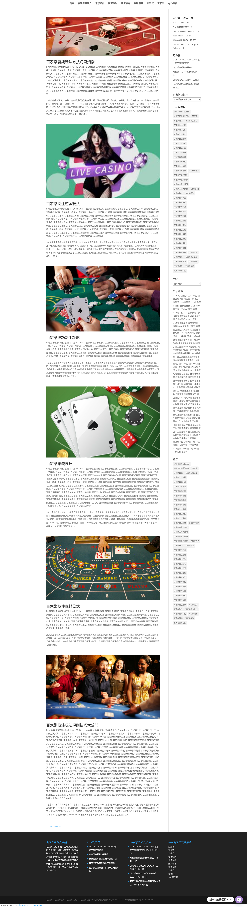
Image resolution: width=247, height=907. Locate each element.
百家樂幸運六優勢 (143, 346)
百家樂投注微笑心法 (116, 737)
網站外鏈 (188, 397)
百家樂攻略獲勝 (93, 356)
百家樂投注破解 (68, 83)
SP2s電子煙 (178, 312)
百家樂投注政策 (53, 80)
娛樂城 (150, 3)
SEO (177, 390)
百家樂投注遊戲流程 (95, 489)
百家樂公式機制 (121, 70)
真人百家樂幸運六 (118, 90)
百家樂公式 (93, 70)
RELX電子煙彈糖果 (181, 315)
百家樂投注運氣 (144, 624)
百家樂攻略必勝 (53, 774)
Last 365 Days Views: (183, 31)
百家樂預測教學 (121, 502)
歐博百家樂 (112, 66)
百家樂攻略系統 (108, 356)
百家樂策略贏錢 (119, 87)
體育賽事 (172, 863)
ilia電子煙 (177, 305)
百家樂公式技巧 (180, 134)
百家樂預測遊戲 (102, 90)
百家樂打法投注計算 (68, 733)
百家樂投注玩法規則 (84, 747)
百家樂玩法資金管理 (60, 784)
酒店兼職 (177, 329)
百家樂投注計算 (72, 229)
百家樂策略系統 (53, 499)
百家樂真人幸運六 (143, 784)
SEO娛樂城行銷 (182, 411)
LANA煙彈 (182, 326)
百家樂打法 (58, 73)
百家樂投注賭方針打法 (120, 621)
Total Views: (179, 35)
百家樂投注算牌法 (134, 222)
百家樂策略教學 (119, 788)
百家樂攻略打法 (68, 774)
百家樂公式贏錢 (180, 166)
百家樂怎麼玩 (123, 730)
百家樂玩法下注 (93, 777)
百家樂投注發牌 (150, 80)
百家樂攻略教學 (85, 236)
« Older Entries (53, 826)
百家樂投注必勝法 (69, 212)
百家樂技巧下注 (113, 73)
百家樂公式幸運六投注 (59, 66)
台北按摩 (181, 424)
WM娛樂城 (173, 877)
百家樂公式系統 (180, 157)
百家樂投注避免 (143, 764)
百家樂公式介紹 (93, 468)
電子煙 (171, 850)
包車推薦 (177, 380)
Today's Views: (180, 22)
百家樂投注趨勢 (141, 485)
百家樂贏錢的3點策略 (182, 67)
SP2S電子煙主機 (180, 322)
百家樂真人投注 (180, 261)
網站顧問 (186, 305)
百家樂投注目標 (53, 83)
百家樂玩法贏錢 (78, 784)
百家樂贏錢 (60, 502)
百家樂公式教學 (180, 139)
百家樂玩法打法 (56, 781)
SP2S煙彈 (192, 319)
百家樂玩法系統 (101, 495)
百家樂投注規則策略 (108, 618)
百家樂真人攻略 (62, 788)
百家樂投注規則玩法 (89, 618)
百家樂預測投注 (119, 794)
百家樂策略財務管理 (102, 87)
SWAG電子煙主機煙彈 (183, 343)
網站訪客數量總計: (181, 40)
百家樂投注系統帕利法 (136, 614)
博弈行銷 (188, 407)
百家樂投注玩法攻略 (64, 747)
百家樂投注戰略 (105, 212)
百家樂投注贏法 (92, 485)
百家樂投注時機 (87, 215)
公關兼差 (179, 394)
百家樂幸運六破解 (181, 180)
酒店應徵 (185, 428)
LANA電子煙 (189, 441)
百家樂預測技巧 (104, 794)
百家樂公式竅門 (136, 70)
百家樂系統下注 (82, 791)
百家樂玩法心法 (138, 777)
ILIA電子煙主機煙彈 (181, 353)
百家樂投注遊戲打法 (142, 352)
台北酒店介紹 (189, 414)
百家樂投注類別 (140, 767)
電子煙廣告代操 (182, 339)
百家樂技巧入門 (128, 73)
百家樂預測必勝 (106, 502)
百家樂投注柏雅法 (149, 475)
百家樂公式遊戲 (180, 170)
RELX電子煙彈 (193, 326)
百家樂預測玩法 (136, 502)
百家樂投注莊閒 (138, 225)
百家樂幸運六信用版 (104, 346)
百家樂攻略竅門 (53, 492)
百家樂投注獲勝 (180, 220)
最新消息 (138, 3)
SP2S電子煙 (184, 302)
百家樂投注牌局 (62, 219)
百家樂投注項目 (112, 232)
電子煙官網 (188, 360)
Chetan (21, 905)
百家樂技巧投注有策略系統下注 (103, 858)
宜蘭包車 (183, 404)
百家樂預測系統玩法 (85, 90)
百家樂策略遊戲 (118, 499)
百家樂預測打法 (89, 794)
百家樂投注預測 (125, 767)
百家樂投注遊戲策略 (60, 232)
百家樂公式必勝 (180, 125)
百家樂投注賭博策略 (55, 485)
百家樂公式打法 (180, 130)
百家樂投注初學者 (149, 733)
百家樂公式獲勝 (180, 143)
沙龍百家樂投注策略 (181, 116)
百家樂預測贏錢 (68, 506)
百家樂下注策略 (147, 66)
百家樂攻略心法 (151, 771)
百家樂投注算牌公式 (116, 222)
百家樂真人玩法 (78, 788)
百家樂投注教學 (180, 216)
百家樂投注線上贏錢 (55, 754)
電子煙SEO (195, 339)
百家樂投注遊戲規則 (133, 489)
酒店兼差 (188, 390)
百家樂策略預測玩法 (136, 87)
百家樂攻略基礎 (115, 771)
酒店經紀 (194, 329)
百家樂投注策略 (72, 478)
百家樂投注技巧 (121, 77)
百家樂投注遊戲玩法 (63, 203)
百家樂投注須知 (110, 767)
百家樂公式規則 (180, 161)
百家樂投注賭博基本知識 (148, 482)
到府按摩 (194, 434)
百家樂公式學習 (123, 472)
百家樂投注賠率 (60, 352)
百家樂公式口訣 (106, 70)
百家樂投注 (108, 77)
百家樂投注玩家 (125, 743)
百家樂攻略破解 (150, 489)
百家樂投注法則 (105, 740)
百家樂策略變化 (85, 87)
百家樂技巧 (100, 73)
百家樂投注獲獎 (97, 219)
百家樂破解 (193, 261)
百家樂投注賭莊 (138, 621)
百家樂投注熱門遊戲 (103, 80)
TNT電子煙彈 (179, 387)
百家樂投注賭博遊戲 (99, 621)
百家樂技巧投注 (60, 77)
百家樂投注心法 (151, 208)
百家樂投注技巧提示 (137, 212)
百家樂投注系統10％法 (115, 614)
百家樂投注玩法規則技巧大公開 (72, 725)
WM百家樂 (101, 66)
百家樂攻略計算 (118, 492)
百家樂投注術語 (80, 482)
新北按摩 (177, 434)
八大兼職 (185, 329)
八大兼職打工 (184, 295)
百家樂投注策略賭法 (97, 222)
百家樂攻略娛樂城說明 (133, 771)
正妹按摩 (197, 424)
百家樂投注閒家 (64, 767)
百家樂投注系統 (124, 478)
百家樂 (160, 3)
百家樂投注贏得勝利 (74, 485)
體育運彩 (112, 3)
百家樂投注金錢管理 (80, 232)
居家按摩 (185, 434)
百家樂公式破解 (74, 346)
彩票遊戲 (172, 867)
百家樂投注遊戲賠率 (126, 764)
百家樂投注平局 (99, 737)
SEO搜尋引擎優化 (185, 336)
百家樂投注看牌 (116, 747)
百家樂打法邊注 (87, 73)
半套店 (189, 424)
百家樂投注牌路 (120, 80)
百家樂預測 (189, 266)
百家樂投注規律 (143, 754)
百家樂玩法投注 (72, 781)
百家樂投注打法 (180, 207)
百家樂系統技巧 (56, 90)
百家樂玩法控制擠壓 (89, 781)
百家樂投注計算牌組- (89, 229)
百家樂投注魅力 (58, 771)
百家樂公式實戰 (126, 342)
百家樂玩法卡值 (108, 777)
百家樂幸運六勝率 (65, 349)
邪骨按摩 (187, 417)
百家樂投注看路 (60, 222)
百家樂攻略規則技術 (101, 492)
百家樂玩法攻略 (140, 83)
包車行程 (179, 383)
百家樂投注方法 (72, 215)
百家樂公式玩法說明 (95, 611)
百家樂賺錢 (70, 90)
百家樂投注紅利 (91, 225)
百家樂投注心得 (136, 208)
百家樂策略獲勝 (134, 788)
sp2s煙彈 (173, 3)
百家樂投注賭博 (129, 482)
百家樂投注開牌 (97, 232)
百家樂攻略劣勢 (100, 771)
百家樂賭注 (121, 791)
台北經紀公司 (194, 431)
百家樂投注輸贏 (99, 83)
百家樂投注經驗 (133, 750)
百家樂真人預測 (93, 788)
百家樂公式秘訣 (127, 611)
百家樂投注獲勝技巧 (74, 743)
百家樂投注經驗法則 (141, 478)
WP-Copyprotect (34, 905)
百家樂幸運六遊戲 (181, 189)
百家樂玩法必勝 (133, 492)
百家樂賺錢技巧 (59, 463)
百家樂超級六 (73, 502)
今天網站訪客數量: (181, 27)
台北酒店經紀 (189, 332)
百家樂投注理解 (135, 80)
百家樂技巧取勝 (143, 73)
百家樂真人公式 (127, 784)
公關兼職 (188, 394)
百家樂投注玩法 (112, 219)
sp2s (175, 295)
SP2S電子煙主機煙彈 (190, 349)
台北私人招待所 (182, 370)
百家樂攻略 (112, 83)
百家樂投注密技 (66, 737)
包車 (199, 377)
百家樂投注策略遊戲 (90, 478)
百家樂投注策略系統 (78, 222)
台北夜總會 (195, 411)
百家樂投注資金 (60, 757)
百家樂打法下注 (149, 730)
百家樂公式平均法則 (62, 475)
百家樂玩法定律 (123, 777)
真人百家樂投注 (134, 90)
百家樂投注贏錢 (84, 83)
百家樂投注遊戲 (137, 229)
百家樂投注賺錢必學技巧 (60, 624)
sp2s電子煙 (178, 298)
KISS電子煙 (189, 298)
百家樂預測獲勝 (134, 794)
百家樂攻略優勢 (85, 771)
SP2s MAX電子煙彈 (188, 309)
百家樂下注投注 (132, 66)
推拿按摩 (185, 373)
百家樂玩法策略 (121, 781)
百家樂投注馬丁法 (128, 232)
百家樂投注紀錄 (76, 225)
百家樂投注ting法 (97, 733)
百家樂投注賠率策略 (112, 482)
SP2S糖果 (185, 366)
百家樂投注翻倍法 (107, 225)
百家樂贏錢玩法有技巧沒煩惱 (70, 61)
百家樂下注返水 (80, 70)
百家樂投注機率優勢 (55, 478)
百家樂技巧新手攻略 (78, 77)
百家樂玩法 (80, 777)
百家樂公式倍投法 (109, 468)
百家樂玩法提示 (125, 83)
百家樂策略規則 (68, 499)
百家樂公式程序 (143, 611)
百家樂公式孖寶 (111, 342)
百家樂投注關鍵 (80, 767)
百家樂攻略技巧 (70, 236)
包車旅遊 (188, 383)
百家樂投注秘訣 (146, 747)
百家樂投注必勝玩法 (88, 212)
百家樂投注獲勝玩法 (80, 219)
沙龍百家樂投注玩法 (181, 111)
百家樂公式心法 (142, 342)
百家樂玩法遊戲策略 (148, 495)
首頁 (72, 3)
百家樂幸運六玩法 (181, 175)
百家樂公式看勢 (58, 346)
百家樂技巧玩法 (101, 349)
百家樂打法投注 (72, 73)
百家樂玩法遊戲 (131, 495)
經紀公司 (192, 377)
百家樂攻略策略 (68, 492)
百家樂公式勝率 (62, 472)
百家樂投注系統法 (59, 225)
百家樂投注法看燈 (69, 80)
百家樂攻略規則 (123, 356)
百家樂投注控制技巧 (88, 740)
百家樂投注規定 (125, 618)
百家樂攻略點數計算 (64, 777)
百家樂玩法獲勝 (58, 87)
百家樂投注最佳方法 (104, 215)
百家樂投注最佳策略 (123, 215)
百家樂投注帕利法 (83, 737)
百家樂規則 (95, 791)
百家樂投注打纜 (80, 475)
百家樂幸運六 (85, 3)
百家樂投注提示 (136, 77)
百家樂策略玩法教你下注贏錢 (186, 79)
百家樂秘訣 (72, 87)
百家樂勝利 (149, 70)
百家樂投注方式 (56, 215)
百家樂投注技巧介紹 (112, 475)
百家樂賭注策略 (134, 791)
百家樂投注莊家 (123, 225)
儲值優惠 (125, 3)
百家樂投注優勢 (133, 733)
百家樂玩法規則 (116, 495)
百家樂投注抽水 (70, 740)
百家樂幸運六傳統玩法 (124, 346)
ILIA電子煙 (195, 295)
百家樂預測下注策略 (89, 502)
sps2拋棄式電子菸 (192, 312)
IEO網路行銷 (130, 899)
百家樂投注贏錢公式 (124, 485)
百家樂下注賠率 (64, 70)
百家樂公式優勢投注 (143, 468)
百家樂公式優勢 (125, 468)
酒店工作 (177, 421)
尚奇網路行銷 (181, 377)
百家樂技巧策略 (95, 77)
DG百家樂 (90, 66)
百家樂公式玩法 (180, 148)
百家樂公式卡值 (78, 472)
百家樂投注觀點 (56, 229)
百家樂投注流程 (86, 80)
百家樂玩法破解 (106, 781)
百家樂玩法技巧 (148, 492)
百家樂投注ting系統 (115, 733)
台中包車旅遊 (192, 400)
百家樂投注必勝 (53, 212)
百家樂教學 (178, 257)
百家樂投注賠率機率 (78, 352)
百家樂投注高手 (144, 232)
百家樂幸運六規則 (181, 184)
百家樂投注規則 (95, 482)
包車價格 (185, 380)
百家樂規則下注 (108, 791)
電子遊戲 (99, 3)
